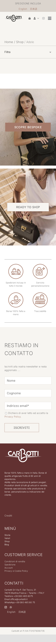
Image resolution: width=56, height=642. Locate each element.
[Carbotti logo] (13, 16)
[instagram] (43, 18)
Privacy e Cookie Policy (16, 571)
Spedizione (9, 564)
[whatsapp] (11, 607)
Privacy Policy (12, 416)
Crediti (8, 515)
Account (8, 567)
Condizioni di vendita (14, 561)
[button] (28, 52)
